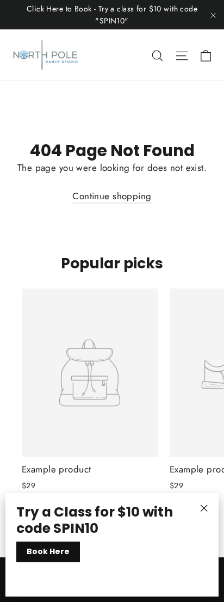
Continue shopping (111, 195)
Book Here (48, 551)
